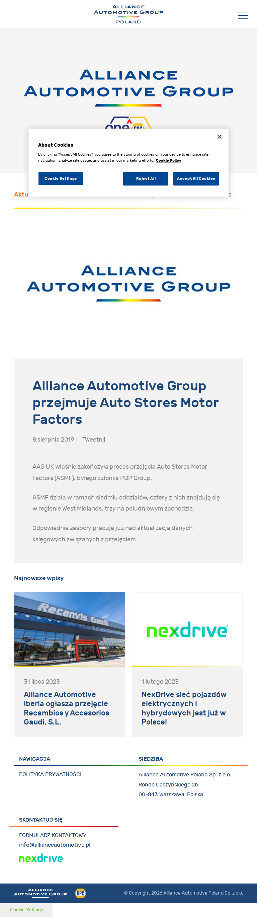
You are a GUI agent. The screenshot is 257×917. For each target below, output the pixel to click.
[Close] (219, 136)
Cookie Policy (168, 160)
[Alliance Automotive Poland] (128, 14)
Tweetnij (93, 439)
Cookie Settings (26, 909)
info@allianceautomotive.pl (54, 845)
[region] (128, 163)
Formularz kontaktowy (52, 835)
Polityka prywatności (50, 774)
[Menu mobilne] (243, 15)
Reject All (146, 178)
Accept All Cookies (196, 178)
